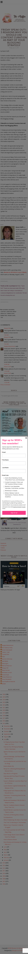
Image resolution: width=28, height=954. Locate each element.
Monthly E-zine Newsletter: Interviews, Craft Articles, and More (14, 487)
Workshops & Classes (11, 491)
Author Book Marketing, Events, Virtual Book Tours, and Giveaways (14, 479)
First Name (5, 460)
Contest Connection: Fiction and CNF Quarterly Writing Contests (14, 483)
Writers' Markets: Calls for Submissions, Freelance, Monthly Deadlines (14, 495)
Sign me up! (14, 512)
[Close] (26, 438)
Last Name (5, 467)
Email (4, 452)
